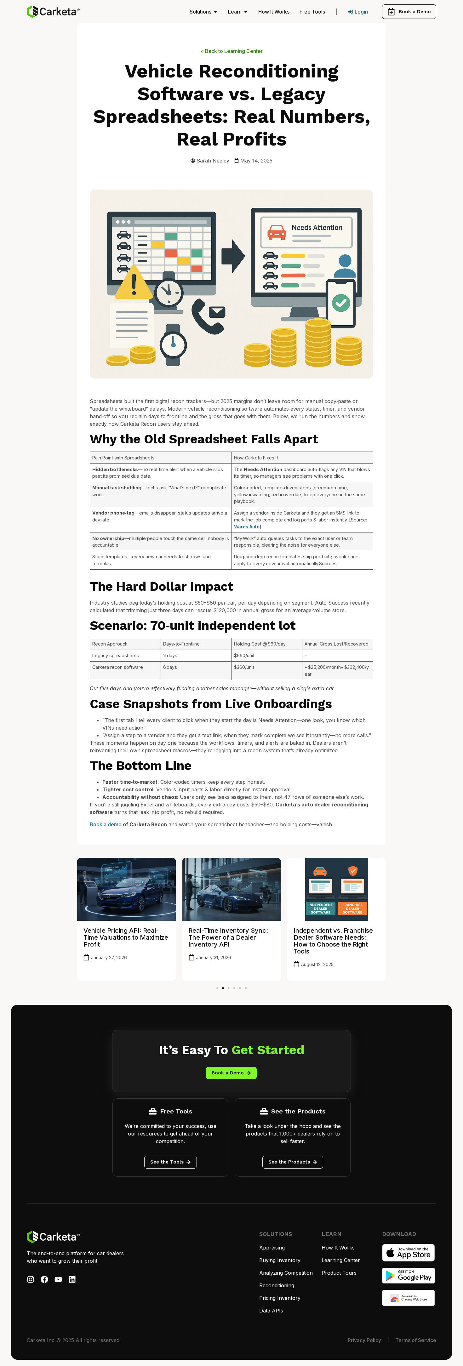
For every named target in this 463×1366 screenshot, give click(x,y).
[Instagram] (30, 1279)
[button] (217, 988)
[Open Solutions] (215, 11)
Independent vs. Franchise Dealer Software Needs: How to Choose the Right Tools (333, 941)
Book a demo (106, 824)
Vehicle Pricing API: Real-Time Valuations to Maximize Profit (125, 937)
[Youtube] (58, 1279)
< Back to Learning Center (232, 51)
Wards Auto (247, 526)
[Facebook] (44, 1279)
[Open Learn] (245, 11)
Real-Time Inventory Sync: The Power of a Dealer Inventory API (228, 937)
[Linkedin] (72, 1279)
